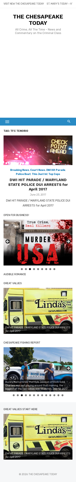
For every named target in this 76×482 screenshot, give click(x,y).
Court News (37, 170)
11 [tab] (54, 395)
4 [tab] (34, 269)
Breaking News (19, 170)
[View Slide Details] (38, 311)
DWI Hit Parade (55, 170)
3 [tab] (30, 269)
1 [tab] (22, 269)
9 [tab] (54, 269)
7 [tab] (46, 269)
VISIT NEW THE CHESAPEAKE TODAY (24, 3)
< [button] (8, 241)
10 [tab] (50, 395)
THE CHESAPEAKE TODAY (38, 19)
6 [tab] (42, 269)
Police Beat (23, 174)
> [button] (68, 241)
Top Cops (54, 174)
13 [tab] (62, 395)
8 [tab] (50, 269)
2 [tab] (26, 269)
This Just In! (39, 174)
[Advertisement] (38, 78)
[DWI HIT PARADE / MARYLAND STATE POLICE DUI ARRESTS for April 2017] (38, 150)
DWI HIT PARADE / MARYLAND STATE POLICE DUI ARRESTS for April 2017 (38, 184)
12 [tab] (58, 395)
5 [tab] (38, 269)
